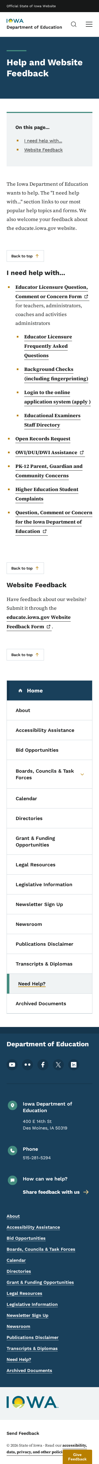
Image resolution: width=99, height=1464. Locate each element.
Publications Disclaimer (33, 1337)
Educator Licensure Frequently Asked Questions (48, 346)
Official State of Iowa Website (31, 6)
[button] (77, 1457)
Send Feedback (23, 1433)
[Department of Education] (20, 21)
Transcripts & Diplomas (32, 1348)
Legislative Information (32, 1304)
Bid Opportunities (26, 1238)
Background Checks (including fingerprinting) (56, 374)
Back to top (22, 256)
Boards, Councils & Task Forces (41, 1249)
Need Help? (19, 1359)
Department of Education (34, 27)
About (13, 1216)
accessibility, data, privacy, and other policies (47, 1449)
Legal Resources (24, 1293)
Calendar (16, 1260)
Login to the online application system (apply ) (57, 397)
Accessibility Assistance (33, 1227)
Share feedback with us (51, 1192)
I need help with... (43, 140)
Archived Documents (29, 1370)
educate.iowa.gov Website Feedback (39, 622)
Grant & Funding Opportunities (40, 1282)
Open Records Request (42, 438)
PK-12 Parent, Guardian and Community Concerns (48, 471)
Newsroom (18, 1326)
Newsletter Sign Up (27, 1315)
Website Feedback (43, 149)
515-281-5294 (37, 1157)
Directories (19, 1271)
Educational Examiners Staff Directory (52, 420)
